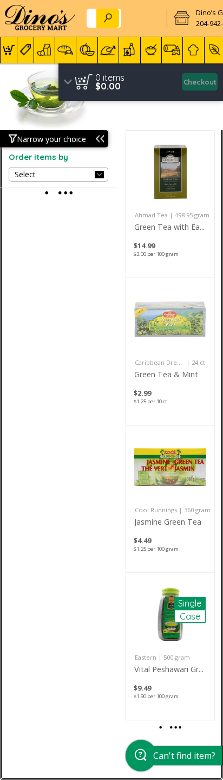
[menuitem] (8, 50)
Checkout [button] (200, 82)
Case (190, 616)
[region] (140, 82)
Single (189, 603)
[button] (9, 50)
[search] (107, 18)
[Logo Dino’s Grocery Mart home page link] (40, 18)
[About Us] (146, 18)
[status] (109, 77)
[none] (170, 204)
